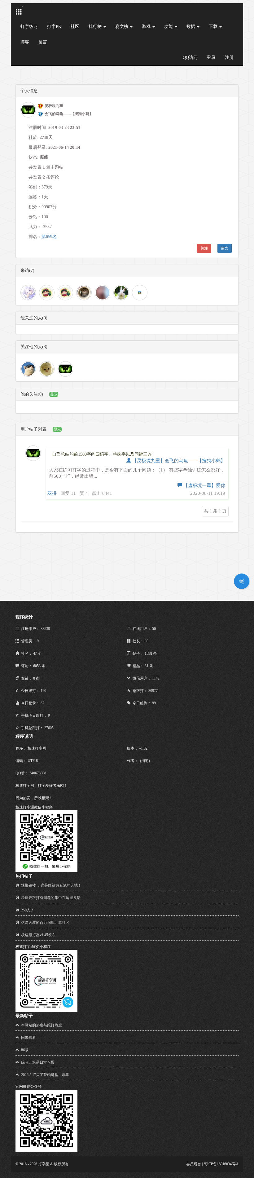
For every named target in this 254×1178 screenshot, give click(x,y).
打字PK (54, 26)
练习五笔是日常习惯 (38, 1062)
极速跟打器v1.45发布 (38, 935)
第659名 (49, 236)
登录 (211, 57)
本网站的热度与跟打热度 (41, 1025)
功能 (169, 26)
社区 (75, 26)
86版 (24, 1050)
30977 (153, 691)
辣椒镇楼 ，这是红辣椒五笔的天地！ (51, 885)
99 (154, 703)
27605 (49, 728)
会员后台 (193, 1164)
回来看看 (28, 1037)
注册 (229, 57)
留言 (42, 42)
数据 (191, 26)
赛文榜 (122, 26)
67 (42, 703)
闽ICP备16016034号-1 (221, 1164)
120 (43, 691)
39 (146, 641)
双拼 (52, 493)
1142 (156, 678)
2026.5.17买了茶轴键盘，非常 (45, 1075)
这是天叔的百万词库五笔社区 (45, 922)
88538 (45, 629)
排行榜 (96, 26)
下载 (214, 26)
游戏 (147, 26)
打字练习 (29, 26)
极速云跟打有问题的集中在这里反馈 (51, 898)
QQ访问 (190, 57)
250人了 (27, 910)
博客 (24, 42)
